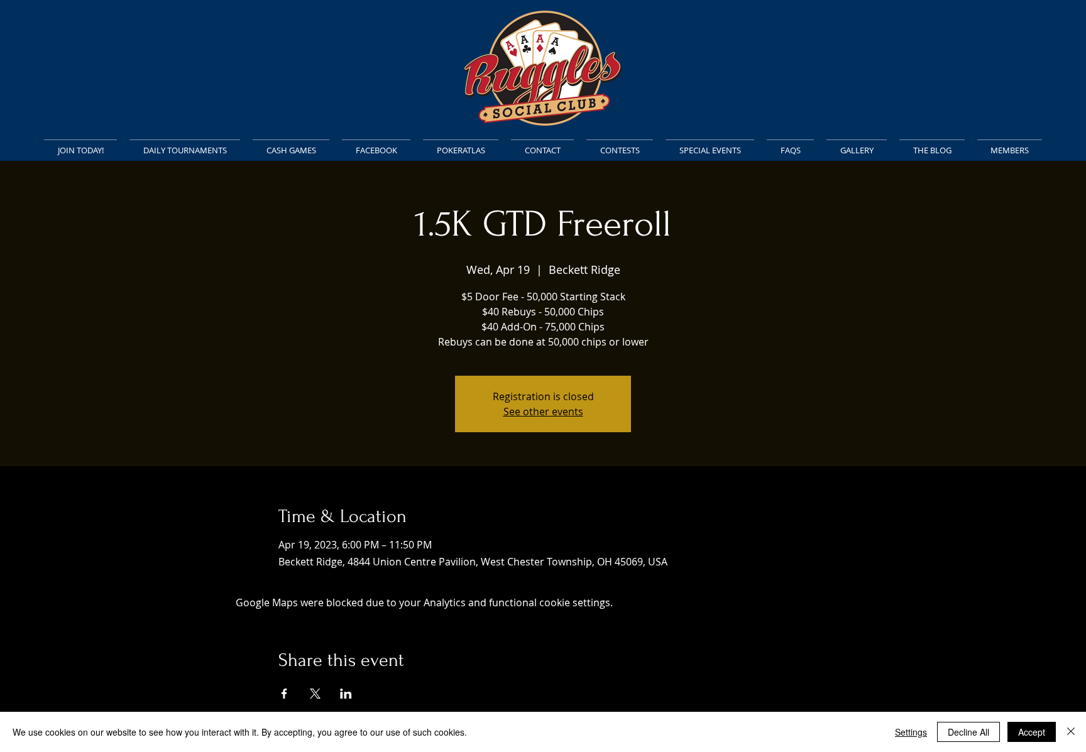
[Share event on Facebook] (284, 694)
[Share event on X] (315, 694)
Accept (1031, 732)
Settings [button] (911, 732)
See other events (543, 411)
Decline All (968, 732)
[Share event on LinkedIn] (346, 694)
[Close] (1070, 732)
